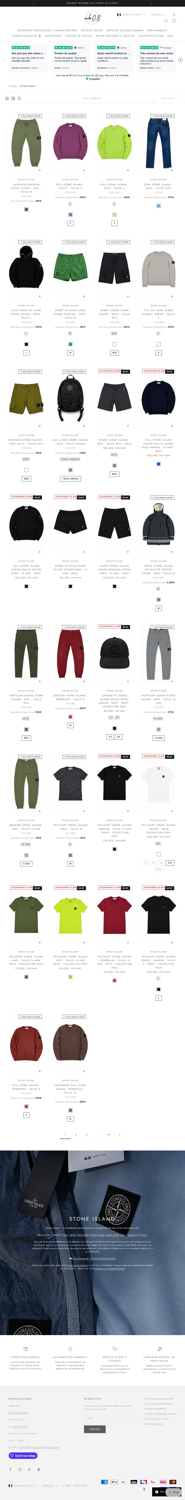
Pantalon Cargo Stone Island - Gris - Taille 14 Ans (158, 699)
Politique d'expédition (155, 1408)
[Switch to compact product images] (19, 98)
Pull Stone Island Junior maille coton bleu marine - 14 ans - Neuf (158, 445)
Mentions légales (154, 1423)
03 (118, 736)
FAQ (170, 35)
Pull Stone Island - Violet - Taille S (70, 186)
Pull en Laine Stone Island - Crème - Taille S (158, 314)
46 (108, 1134)
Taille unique (70, 478)
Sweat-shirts (112, 1234)
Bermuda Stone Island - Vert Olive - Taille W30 (26, 441)
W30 (26, 478)
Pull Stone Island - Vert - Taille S (114, 186)
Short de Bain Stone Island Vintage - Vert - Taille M (70, 314)
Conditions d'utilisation (157, 1418)
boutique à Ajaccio (78, 1265)
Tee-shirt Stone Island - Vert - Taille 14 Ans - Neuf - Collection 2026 (70, 960)
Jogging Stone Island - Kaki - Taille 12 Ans (26, 827)
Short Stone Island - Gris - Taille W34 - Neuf (114, 441)
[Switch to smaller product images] (13, 98)
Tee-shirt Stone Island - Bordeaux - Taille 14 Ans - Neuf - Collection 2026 (114, 962)
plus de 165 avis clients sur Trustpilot (39, 1447)
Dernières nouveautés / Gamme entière (47, 30)
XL (70, 1118)
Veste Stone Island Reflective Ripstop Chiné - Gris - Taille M (158, 569)
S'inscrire (94, 1429)
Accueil (13, 86)
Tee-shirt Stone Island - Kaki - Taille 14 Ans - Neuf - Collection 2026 (26, 960)
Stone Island (26, 179)
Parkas (93, 1234)
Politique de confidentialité (158, 1403)
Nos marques (157, 30)
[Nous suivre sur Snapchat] (38, 1469)
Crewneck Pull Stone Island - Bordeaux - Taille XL (70, 1089)
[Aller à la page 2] (119, 1135)
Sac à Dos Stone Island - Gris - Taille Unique (70, 441)
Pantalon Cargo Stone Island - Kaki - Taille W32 (26, 699)
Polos (123, 1234)
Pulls (65, 1234)
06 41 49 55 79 (21, 1426)
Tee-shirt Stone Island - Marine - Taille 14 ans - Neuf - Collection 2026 (114, 831)
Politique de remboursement (159, 1398)
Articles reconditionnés (125, 30)
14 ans (159, 737)
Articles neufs (92, 30)
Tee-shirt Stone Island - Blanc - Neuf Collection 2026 (159, 829)
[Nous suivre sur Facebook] (10, 1469)
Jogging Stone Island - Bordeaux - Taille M (70, 697)
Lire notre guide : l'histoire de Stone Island (94, 1258)
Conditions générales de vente (160, 1413)
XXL (170, 862)
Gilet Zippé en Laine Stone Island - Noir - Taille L (26, 314)
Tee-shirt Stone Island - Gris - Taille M (70, 827)
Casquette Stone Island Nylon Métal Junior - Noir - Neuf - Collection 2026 (114, 701)
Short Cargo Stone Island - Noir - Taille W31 (114, 314)
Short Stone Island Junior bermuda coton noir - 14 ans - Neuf (114, 569)
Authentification (151, 35)
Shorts (144, 1234)
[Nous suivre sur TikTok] (29, 1469)
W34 (114, 474)
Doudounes (83, 1234)
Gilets (101, 1234)
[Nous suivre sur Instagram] (20, 1469)
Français (157, 14)
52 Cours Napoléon (18, 1412)
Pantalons (132, 1234)
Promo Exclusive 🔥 (26, 35)
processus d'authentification (110, 1268)
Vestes (72, 1234)
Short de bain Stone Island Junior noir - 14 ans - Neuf (70, 569)
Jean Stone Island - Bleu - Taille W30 (158, 186)
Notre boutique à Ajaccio (115, 35)
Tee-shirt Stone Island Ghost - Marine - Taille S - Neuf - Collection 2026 (159, 962)
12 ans (26, 863)
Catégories (53, 35)
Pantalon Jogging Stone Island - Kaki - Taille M (26, 188)
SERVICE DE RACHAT (78, 35)
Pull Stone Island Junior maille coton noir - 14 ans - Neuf (26, 569)
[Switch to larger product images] (7, 98)
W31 (114, 352)
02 (110, 736)
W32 (26, 737)
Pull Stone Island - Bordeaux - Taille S (26, 1087)
